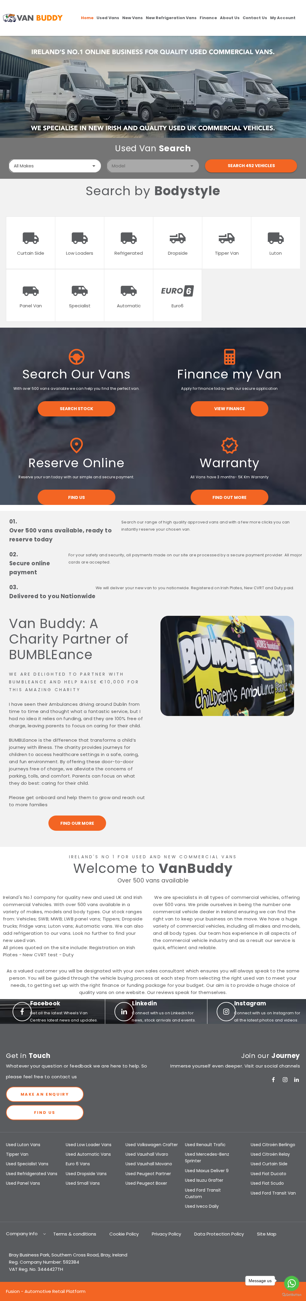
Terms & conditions (74, 1234)
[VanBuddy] (33, 18)
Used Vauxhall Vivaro (147, 1154)
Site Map (266, 1234)
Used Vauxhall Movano (149, 1164)
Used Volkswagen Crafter (152, 1145)
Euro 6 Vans (78, 1164)
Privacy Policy (166, 1234)
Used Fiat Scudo (267, 1183)
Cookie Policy (124, 1234)
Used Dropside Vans (86, 1174)
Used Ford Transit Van (273, 1193)
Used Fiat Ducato (268, 1174)
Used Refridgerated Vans (31, 1174)
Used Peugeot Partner (148, 1174)
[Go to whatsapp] (291, 1283)
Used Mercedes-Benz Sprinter (207, 1157)
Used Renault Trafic (205, 1145)
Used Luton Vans (23, 1145)
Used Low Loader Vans (88, 1145)
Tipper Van (17, 1154)
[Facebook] (273, 1079)
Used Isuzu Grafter (204, 1180)
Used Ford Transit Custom (203, 1193)
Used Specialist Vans (27, 1164)
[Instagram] (285, 1079)
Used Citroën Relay (270, 1154)
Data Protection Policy (219, 1234)
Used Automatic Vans (88, 1154)
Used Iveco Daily (202, 1206)
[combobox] (55, 165)
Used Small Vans (83, 1183)
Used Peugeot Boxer (146, 1183)
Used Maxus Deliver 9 (207, 1171)
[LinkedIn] (296, 1079)
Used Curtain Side (269, 1164)
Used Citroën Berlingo (273, 1145)
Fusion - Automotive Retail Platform (45, 1291)
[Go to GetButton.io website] (291, 1295)
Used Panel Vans (23, 1183)
